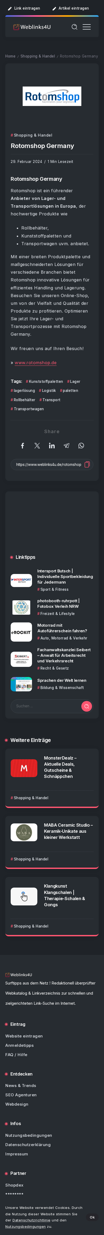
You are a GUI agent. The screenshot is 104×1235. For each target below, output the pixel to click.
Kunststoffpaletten (46, 381)
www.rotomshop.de (36, 362)
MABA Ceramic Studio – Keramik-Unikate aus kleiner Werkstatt (68, 831)
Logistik (49, 390)
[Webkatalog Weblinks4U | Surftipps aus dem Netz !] (32, 26)
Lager (75, 381)
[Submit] (86, 706)
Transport (51, 400)
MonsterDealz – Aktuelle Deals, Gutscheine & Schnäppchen (60, 767)
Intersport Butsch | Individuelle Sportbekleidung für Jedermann (65, 576)
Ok (92, 1217)
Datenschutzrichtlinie (32, 1220)
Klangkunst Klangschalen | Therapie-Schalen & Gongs (64, 895)
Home (10, 56)
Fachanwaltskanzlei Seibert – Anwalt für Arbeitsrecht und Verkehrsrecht (63, 655)
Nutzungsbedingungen (25, 1226)
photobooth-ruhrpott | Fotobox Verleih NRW (58, 603)
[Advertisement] (52, 527)
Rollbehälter (24, 400)
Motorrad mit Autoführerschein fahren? (62, 628)
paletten (70, 390)
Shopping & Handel (38, 56)
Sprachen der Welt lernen (61, 680)
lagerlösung (24, 390)
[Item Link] (21, 580)
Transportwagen (29, 409)
